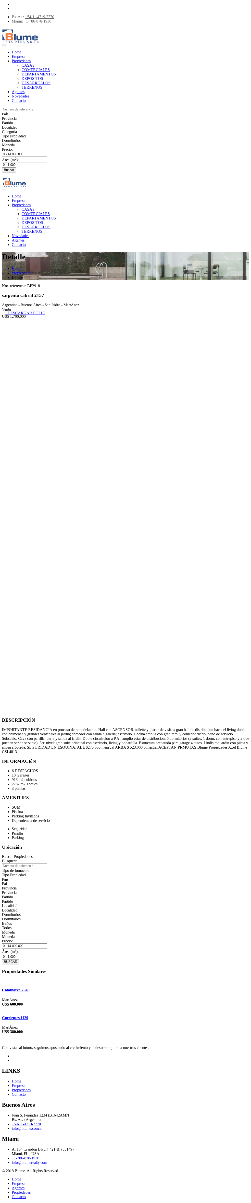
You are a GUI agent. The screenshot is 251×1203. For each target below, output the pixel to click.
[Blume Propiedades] (20, 43)
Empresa (18, 56)
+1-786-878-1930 (37, 21)
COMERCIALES (36, 70)
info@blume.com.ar (27, 1128)
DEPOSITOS (32, 78)
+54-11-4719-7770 (39, 17)
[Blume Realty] (14, 187)
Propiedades (21, 61)
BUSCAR (10, 962)
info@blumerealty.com (29, 1162)
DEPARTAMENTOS (39, 74)
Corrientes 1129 (15, 1018)
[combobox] (5, 114)
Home (16, 52)
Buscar (9, 170)
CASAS (28, 65)
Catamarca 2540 (15, 990)
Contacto (19, 100)
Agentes (18, 92)
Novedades (20, 96)
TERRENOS (32, 87)
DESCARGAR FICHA (25, 313)
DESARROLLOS (36, 83)
